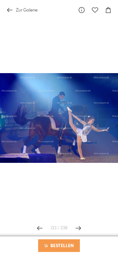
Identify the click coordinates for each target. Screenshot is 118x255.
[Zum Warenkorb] (108, 10)
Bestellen (61, 246)
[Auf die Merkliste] (95, 10)
